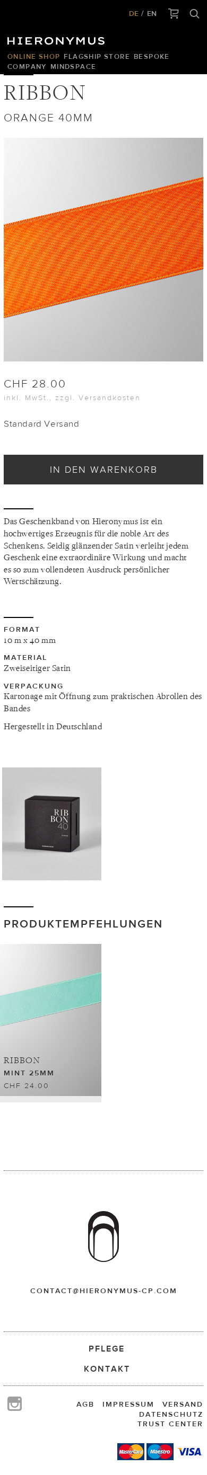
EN (152, 13)
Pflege (107, 1348)
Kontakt (107, 1368)
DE (134, 13)
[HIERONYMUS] (57, 38)
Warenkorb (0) (173, 14)
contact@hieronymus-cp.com (103, 1290)
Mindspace (73, 66)
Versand (182, 1404)
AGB (85, 1404)
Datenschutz (171, 1414)
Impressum (128, 1404)
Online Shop (33, 56)
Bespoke (152, 56)
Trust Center (170, 1423)
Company (27, 66)
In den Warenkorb (104, 469)
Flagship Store (97, 56)
